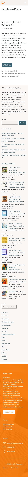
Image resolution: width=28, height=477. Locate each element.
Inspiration (5, 328)
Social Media (13, 71)
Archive (4, 304)
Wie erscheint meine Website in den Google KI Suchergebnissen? (16, 253)
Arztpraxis (5, 316)
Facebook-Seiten (20, 73)
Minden (4, 340)
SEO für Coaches (14, 291)
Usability (4, 359)
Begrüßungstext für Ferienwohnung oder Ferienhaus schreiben (15, 199)
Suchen (4, 119)
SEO (3, 347)
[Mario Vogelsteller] (3, 3)
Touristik (4, 356)
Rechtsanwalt (6, 343)
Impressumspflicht (14, 76)
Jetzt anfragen (9, 412)
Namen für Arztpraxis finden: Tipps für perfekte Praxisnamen (16, 226)
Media (3, 337)
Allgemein (5, 312)
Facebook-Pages (9, 73)
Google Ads (5, 319)
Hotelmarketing (6, 325)
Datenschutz (15, 468)
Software (4, 353)
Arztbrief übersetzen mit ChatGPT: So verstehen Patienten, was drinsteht (16, 185)
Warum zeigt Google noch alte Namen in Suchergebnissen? (17, 267)
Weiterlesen (7, 65)
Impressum (5, 76)
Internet (6, 71)
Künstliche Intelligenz (8, 334)
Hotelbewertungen (7, 322)
